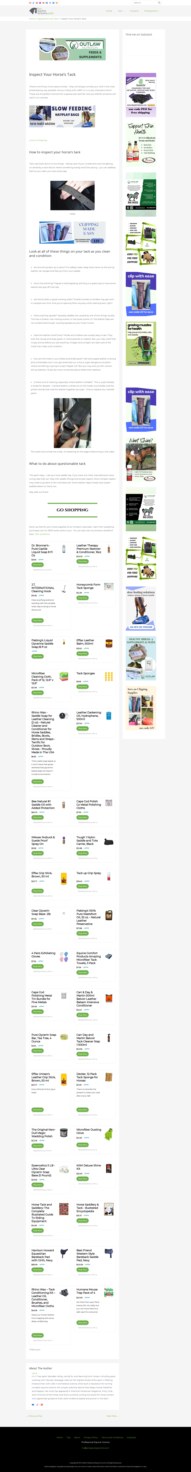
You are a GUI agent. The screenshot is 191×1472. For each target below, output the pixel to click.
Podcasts (131, 1437)
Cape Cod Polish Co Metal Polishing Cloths (88, 805)
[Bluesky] (53, 3)
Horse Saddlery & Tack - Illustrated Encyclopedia (87, 1208)
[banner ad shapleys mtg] (141, 144)
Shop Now (37, 565)
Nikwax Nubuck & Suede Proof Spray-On (43, 840)
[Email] (30, 3)
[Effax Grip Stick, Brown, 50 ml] (64, 879)
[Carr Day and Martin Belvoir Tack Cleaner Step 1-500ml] (109, 1038)
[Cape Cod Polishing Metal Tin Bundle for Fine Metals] (64, 996)
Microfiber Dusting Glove (88, 1131)
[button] (123, 11)
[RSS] (57, 3)
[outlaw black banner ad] (141, 509)
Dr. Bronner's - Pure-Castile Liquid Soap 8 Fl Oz (42, 550)
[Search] (159, 2)
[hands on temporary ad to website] (141, 244)
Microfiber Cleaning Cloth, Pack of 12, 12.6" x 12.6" (42, 678)
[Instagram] (40, 3)
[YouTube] (43, 3)
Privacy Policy (91, 1437)
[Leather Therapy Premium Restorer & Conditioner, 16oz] (109, 549)
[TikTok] (37, 1404)
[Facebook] (47, 3)
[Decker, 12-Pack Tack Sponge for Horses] (109, 1077)
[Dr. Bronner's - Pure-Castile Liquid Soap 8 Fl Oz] (64, 549)
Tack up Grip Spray (88, 873)
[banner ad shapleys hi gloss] (141, 459)
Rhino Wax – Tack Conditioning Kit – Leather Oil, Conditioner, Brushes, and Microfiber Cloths (43, 1298)
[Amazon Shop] (50, 3)
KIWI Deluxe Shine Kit (88, 1167)
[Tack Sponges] (109, 677)
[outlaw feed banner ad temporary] (141, 658)
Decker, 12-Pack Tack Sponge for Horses (87, 1077)
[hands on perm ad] (141, 95)
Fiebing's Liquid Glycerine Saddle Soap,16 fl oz (42, 644)
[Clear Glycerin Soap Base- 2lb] (64, 913)
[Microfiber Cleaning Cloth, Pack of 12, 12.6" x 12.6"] (64, 677)
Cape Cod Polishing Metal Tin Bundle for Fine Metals (42, 997)
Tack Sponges (85, 673)
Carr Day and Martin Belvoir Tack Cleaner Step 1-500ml (88, 1039)
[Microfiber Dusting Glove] (109, 1135)
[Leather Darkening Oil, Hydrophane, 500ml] (109, 716)
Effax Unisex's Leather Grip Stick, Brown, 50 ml (44, 1077)
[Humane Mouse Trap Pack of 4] (109, 1293)
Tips (68, 1437)
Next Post (113, 1416)
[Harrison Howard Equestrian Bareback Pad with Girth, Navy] (64, 1254)
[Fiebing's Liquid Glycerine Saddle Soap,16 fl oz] (64, 642)
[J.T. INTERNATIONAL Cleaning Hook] (64, 589)
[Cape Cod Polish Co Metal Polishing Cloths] (109, 803)
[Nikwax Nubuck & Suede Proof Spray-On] (64, 841)
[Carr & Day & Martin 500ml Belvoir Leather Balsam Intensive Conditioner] (109, 998)
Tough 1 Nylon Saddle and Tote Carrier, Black (87, 840)
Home (60, 1437)
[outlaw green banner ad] (141, 194)
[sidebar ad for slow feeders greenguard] (141, 608)
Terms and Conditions (112, 1437)
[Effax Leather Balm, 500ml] (109, 644)
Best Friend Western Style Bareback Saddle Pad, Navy (87, 1255)
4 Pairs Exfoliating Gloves (43, 954)
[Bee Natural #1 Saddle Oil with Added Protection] (64, 805)
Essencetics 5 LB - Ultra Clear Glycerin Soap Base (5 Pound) (43, 1170)
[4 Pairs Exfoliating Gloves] (64, 957)
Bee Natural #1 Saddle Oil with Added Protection (43, 805)
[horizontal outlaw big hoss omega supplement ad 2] (72, 49)
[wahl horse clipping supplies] (72, 232)
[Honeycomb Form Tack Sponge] (109, 587)
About (77, 1437)
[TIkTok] (33, 3)
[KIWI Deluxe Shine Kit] (109, 1169)
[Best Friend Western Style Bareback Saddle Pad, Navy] (109, 1254)
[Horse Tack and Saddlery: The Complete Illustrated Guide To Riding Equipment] (64, 1209)
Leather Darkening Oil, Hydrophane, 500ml (88, 716)
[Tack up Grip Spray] (109, 876)
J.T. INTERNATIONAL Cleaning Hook (43, 588)
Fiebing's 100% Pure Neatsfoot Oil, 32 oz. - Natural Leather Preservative (88, 917)
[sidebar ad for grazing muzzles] (141, 343)
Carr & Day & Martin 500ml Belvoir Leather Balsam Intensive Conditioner (87, 999)
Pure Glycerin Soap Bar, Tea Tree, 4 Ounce (44, 1038)
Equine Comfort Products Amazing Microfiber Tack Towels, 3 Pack (88, 958)
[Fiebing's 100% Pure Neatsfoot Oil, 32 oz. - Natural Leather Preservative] (109, 916)
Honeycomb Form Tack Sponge (88, 586)
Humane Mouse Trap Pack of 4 (87, 1291)
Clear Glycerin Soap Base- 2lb (41, 912)
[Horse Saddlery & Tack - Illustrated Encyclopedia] (109, 1209)
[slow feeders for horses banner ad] (62, 116)
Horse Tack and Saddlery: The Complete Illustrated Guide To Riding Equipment (42, 1213)
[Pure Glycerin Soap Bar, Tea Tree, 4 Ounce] (64, 1037)
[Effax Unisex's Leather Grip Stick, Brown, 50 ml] (64, 1080)
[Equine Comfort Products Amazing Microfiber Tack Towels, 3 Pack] (109, 956)
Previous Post (34, 1416)
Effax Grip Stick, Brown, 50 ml (42, 874)
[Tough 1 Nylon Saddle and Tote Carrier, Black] (109, 842)
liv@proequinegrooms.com (95, 1448)
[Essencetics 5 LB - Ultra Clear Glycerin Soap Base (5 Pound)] (64, 1169)
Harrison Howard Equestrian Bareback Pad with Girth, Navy (43, 1255)
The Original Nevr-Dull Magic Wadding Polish (43, 1133)
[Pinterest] (37, 3)
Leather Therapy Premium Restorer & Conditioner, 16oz (88, 549)
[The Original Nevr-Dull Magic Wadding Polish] (64, 1133)
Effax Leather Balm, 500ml (85, 642)
